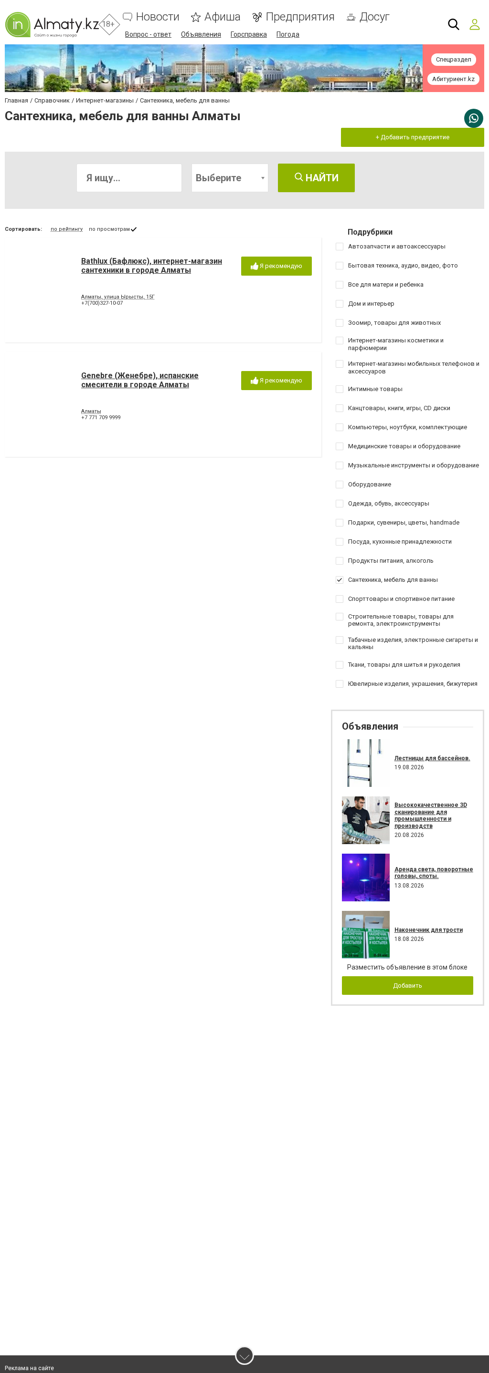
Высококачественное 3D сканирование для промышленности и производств (430, 815)
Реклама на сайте (29, 1368)
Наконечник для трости (428, 930)
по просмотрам (109, 229)
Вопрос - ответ (148, 34)
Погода (287, 34)
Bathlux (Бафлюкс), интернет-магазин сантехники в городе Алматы (151, 266)
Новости (158, 16)
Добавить (407, 985)
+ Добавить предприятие (412, 137)
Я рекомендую (280, 265)
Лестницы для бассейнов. (432, 758)
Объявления (201, 34)
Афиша (222, 16)
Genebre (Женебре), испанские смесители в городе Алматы (140, 380)
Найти (321, 178)
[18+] (52, 24)
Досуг (375, 16)
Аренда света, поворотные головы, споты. (433, 872)
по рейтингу (67, 229)
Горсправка (249, 34)
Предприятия (300, 16)
